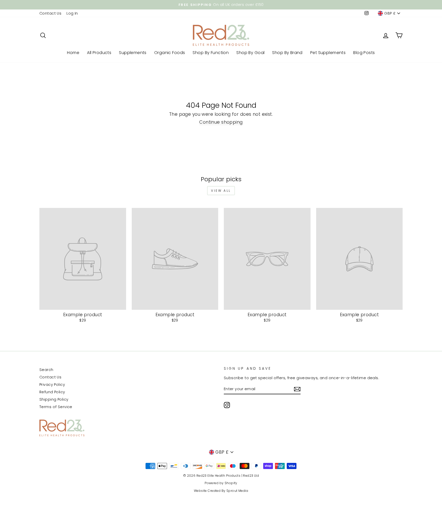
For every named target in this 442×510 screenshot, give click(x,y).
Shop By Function (211, 53)
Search (46, 369)
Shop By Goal (250, 53)
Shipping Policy (53, 399)
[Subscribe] (297, 389)
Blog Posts (364, 53)
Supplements (133, 53)
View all (221, 190)
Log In (72, 13)
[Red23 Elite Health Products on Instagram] (227, 405)
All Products (99, 53)
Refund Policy (52, 392)
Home (73, 53)
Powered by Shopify (221, 483)
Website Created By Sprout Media (221, 490)
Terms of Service (55, 406)
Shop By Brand (287, 53)
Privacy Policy (52, 384)
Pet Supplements (328, 53)
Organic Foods (169, 53)
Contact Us (50, 13)
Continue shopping (220, 122)
